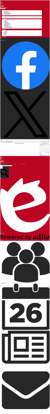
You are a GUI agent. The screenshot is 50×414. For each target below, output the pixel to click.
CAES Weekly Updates (7, 23)
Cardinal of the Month (7, 14)
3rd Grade (5, 34)
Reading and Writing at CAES (8, 26)
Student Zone (6, 17)
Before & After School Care (7, 24)
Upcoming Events (43, 155)
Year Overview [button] (44, 141)
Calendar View (48, 152)
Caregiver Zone (6, 20)
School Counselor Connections (8, 27)
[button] (4, 9)
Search (1, 164)
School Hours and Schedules (7, 13)
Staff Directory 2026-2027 (7, 12)
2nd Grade (5, 33)
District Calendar (6, 22)
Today (40, 152)
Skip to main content (2, 0)
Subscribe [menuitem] (48, 141)
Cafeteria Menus (6, 25)
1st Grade (5, 32)
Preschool (5, 31)
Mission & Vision (6, 11)
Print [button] (40, 141)
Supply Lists (5, 21)
